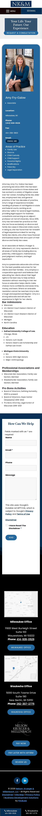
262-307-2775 (25, 704)
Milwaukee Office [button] (21, 647)
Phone (8, 462)
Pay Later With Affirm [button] (21, 752)
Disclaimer (11, 519)
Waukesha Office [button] (21, 712)
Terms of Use (23, 514)
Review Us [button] (21, 762)
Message (10, 475)
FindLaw (22, 800)
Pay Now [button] (21, 743)
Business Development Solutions (21, 797)
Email (9, 450)
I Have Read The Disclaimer (17, 527)
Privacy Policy (33, 794)
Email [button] (33, 10)
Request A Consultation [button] (21, 33)
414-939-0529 (25, 639)
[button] (10, 11)
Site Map (19, 794)
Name (8, 437)
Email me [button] (12, 141)
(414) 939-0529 (12, 123)
